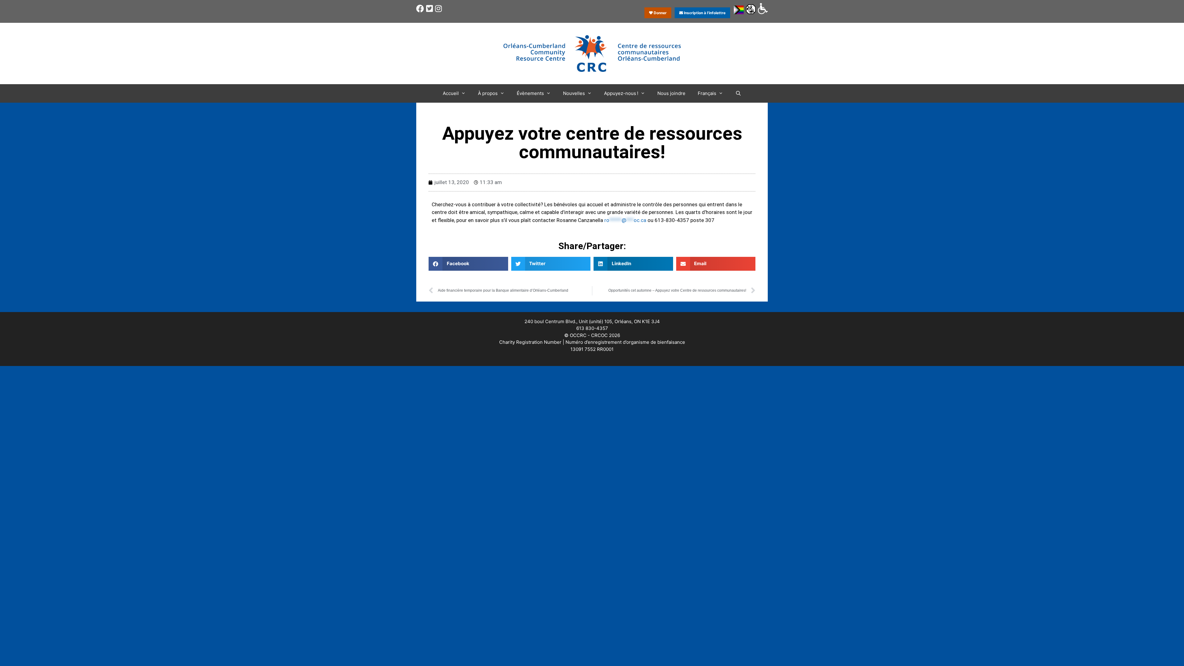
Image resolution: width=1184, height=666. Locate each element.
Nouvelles (574, 93)
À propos (488, 93)
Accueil (451, 93)
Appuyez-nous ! (621, 93)
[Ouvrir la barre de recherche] (738, 93)
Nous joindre (671, 93)
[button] (468, 264)
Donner (660, 12)
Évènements (530, 93)
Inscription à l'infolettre (704, 12)
